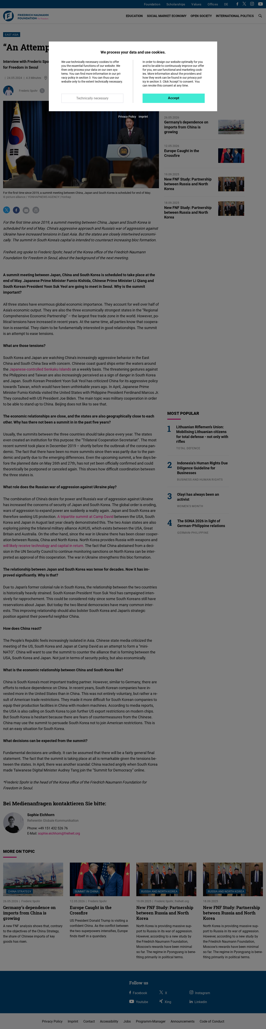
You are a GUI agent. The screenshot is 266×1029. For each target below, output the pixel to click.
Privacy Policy (127, 116)
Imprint (143, 116)
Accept (173, 98)
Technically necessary (92, 98)
